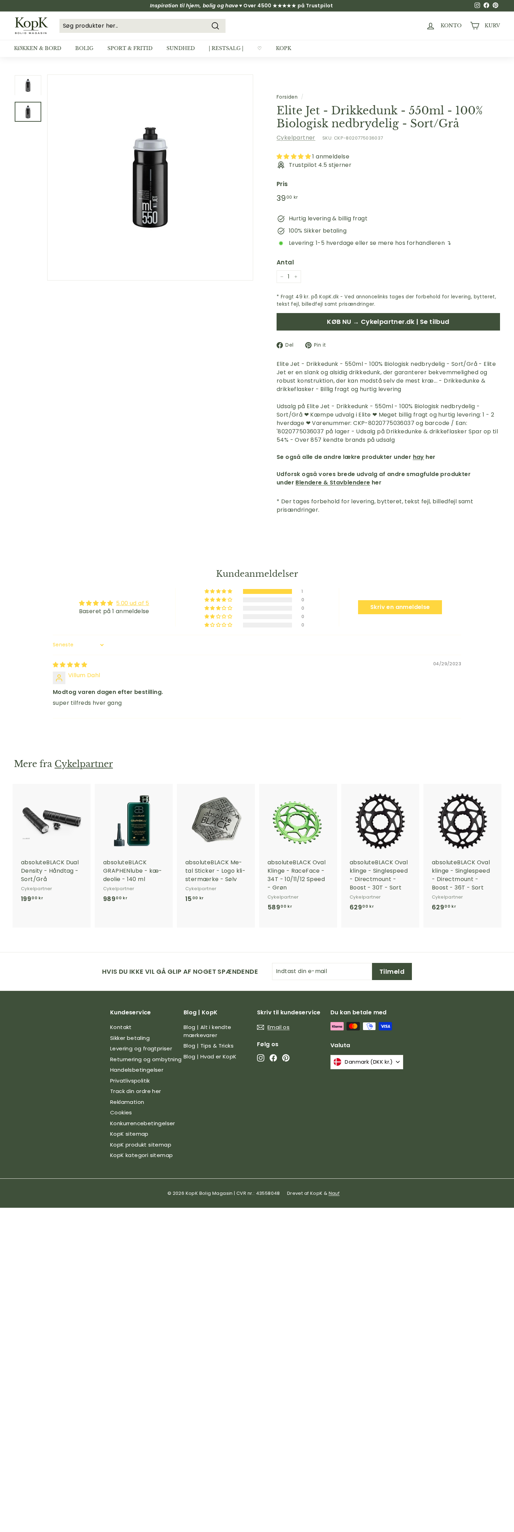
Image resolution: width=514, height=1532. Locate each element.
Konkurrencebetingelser (142, 1123)
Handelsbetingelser (136, 1069)
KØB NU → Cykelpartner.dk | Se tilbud (388, 321)
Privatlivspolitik (130, 1080)
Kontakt (121, 1027)
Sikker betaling (130, 1038)
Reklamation (127, 1102)
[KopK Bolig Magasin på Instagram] (260, 1058)
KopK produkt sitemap (140, 1144)
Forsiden (287, 97)
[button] (294, 157)
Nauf (334, 1193)
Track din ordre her (135, 1091)
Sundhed (180, 48)
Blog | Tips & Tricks (209, 1045)
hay (418, 457)
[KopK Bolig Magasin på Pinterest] (286, 1058)
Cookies (121, 1112)
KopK (283, 48)
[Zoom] (150, 177)
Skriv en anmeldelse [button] (400, 607)
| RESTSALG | (226, 48)
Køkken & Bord (37, 48)
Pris (282, 184)
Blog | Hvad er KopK (210, 1056)
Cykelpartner (296, 138)
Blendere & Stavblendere (332, 482)
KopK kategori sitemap (141, 1155)
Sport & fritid (129, 48)
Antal (285, 262)
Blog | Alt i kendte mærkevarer (207, 1031)
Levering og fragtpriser (141, 1048)
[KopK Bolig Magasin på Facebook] (273, 1058)
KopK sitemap (129, 1133)
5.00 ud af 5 (132, 603)
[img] (70, 665)
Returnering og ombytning (146, 1059)
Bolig (84, 48)
